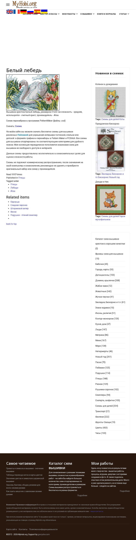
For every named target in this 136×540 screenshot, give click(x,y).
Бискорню (103, 177)
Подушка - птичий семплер (23, 215)
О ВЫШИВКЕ (86, 14)
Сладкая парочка (18, 205)
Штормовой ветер (19, 208)
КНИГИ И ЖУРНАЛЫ (106, 14)
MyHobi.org (40, 520)
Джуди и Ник (102, 181)
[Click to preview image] (46, 92)
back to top (11, 224)
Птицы (21, 177)
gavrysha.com (44, 534)
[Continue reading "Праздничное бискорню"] (110, 149)
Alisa (12, 191)
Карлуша (14, 202)
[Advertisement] (68, 34)
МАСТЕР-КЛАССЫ (48, 14)
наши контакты (97, 511)
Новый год (114, 177)
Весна (13, 212)
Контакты (23, 529)
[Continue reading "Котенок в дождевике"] (110, 102)
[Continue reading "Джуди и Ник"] (110, 199)
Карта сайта (11, 529)
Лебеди (14, 187)
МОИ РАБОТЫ (68, 14)
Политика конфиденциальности (43, 529)
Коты (122, 119)
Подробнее (82, 495)
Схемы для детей (110, 119)
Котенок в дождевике (106, 84)
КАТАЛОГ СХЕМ (30, 14)
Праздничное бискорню (107, 123)
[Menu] (8, 4)
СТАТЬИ (123, 14)
